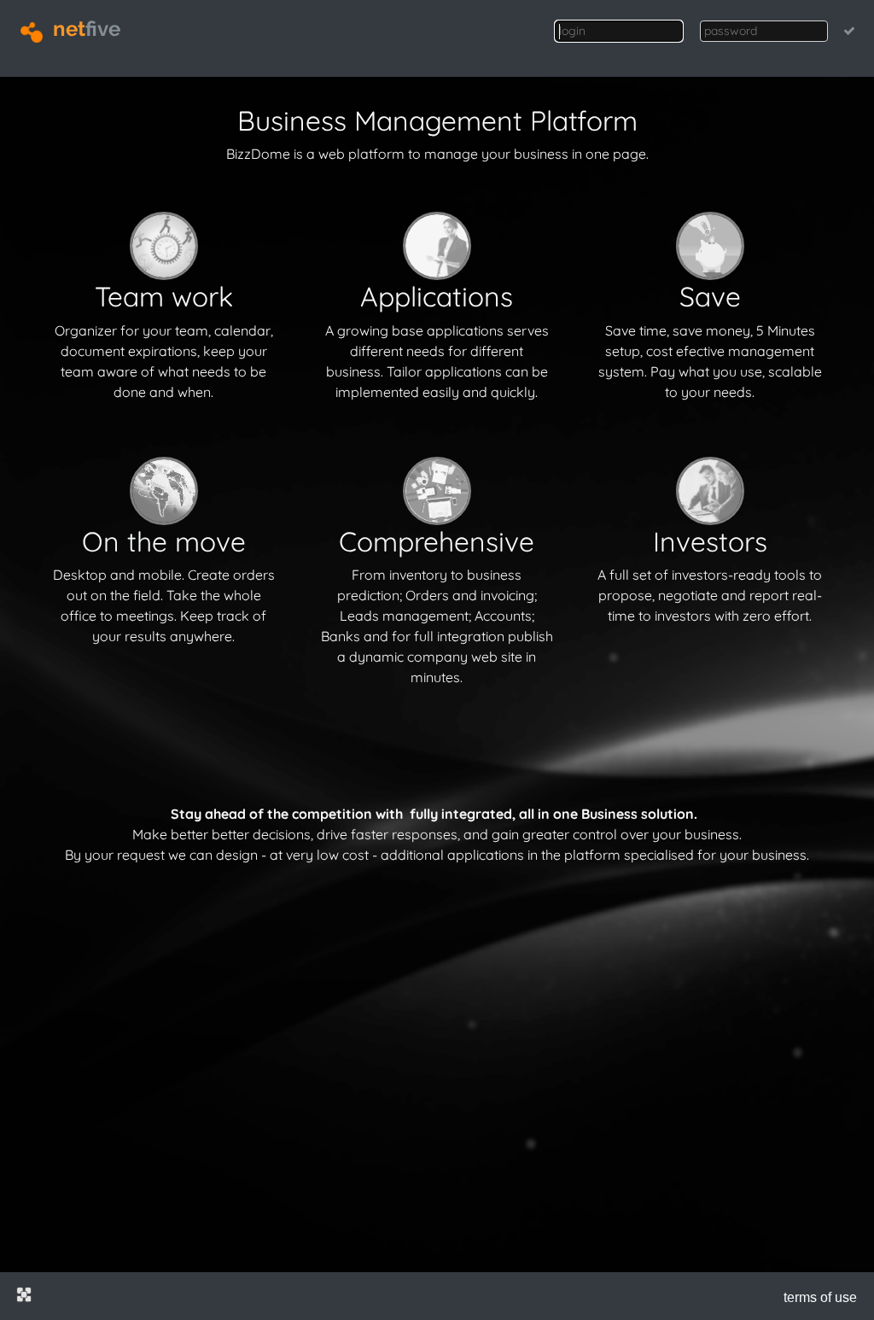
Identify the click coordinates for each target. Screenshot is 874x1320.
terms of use (820, 1297)
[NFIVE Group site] (23, 1294)
